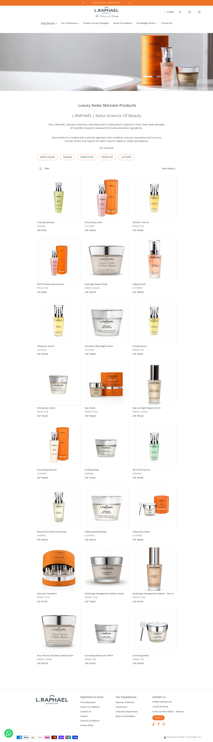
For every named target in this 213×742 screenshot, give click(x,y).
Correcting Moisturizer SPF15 (99, 656)
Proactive (107, 157)
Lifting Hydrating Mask (95, 532)
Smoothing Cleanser (47, 470)
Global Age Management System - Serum (153, 594)
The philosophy (87, 702)
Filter (46, 169)
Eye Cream (90, 408)
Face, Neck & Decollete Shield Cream (55, 656)
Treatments (121, 707)
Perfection (87, 157)
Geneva (158, 718)
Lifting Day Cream (141, 532)
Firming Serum (140, 346)
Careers (84, 716)
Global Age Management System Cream (104, 594)
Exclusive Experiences (127, 712)
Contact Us (85, 712)
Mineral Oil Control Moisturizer (52, 532)
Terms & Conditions (89, 721)
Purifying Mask (92, 470)
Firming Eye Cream (46, 408)
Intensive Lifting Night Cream (99, 346)
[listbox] (142, 169)
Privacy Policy (86, 726)
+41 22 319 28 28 (160, 707)
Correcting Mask (141, 656)
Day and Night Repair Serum (147, 408)
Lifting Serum (139, 284)
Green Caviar (47, 157)
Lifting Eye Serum (45, 346)
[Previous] (129, 2)
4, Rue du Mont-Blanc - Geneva (168, 712)
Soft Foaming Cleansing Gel (50, 284)
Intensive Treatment (47, 594)
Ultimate (126, 157)
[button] (49, 23)
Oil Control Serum (141, 470)
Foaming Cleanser (46, 223)
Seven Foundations (89, 707)
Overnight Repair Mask (96, 284)
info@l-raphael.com (162, 702)
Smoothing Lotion (93, 223)
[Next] (83, 2)
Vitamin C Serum (141, 223)
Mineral (67, 157)
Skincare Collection (125, 702)
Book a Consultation (125, 716)
